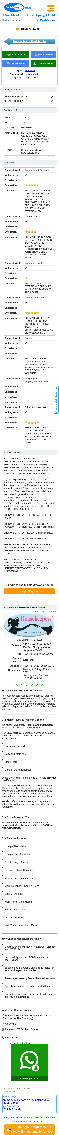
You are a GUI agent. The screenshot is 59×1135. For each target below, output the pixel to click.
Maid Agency (47, 20)
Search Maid (12, 15)
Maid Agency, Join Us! (42, 15)
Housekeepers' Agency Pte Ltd (31, 607)
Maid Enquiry (12, 20)
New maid (30, 70)
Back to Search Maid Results (29, 41)
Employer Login (30, 28)
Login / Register (30, 591)
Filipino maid (31, 74)
